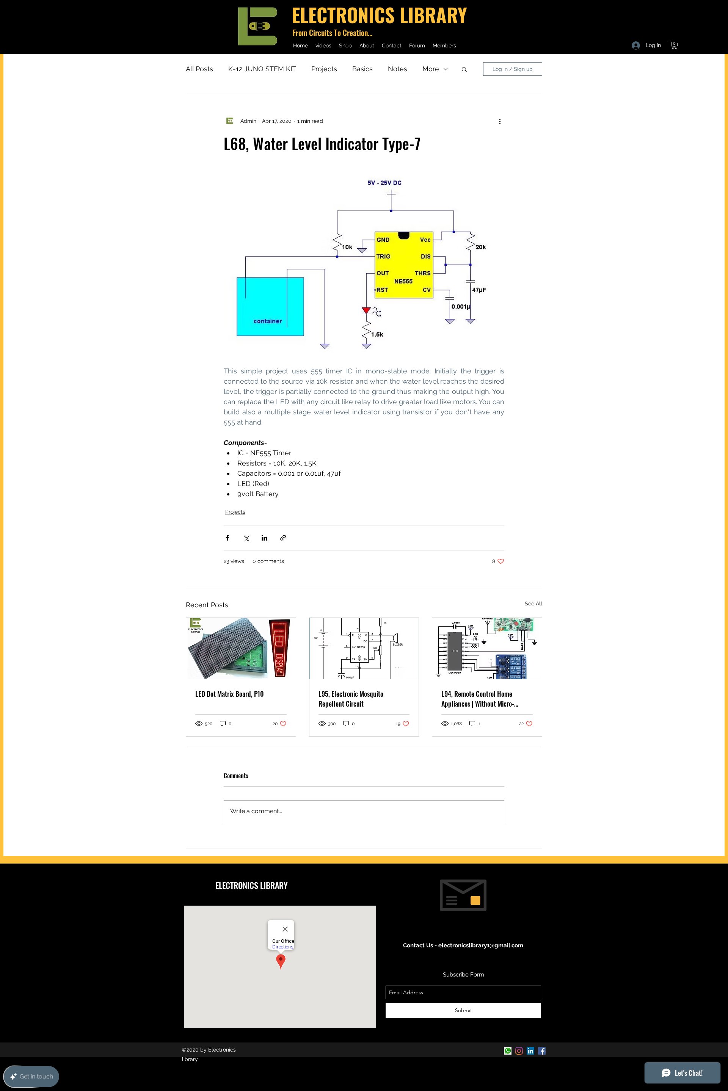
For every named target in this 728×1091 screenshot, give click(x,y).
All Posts (199, 69)
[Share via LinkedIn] (264, 537)
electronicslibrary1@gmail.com (480, 945)
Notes (397, 69)
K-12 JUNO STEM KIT (262, 69)
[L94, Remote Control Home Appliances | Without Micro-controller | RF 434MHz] (487, 648)
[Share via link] (283, 537)
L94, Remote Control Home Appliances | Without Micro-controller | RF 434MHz (477, 699)
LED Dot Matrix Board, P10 (229, 694)
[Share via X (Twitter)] (245, 537)
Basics (362, 69)
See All (533, 603)
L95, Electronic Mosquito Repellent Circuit (350, 699)
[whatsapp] (507, 1051)
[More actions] (499, 120)
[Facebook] (542, 1051)
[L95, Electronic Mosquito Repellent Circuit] (364, 648)
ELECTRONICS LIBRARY (251, 885)
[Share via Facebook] (227, 537)
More (430, 69)
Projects (324, 69)
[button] (674, 45)
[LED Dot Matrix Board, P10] (241, 648)
